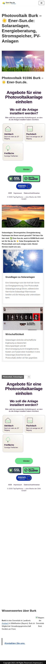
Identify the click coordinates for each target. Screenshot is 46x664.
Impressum (37, 659)
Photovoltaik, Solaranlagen (13, 375)
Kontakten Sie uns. (15, 639)
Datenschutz (19, 662)
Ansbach (5, 619)
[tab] (13, 375)
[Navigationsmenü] (41, 3)
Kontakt (29, 662)
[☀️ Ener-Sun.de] (9, 3)
